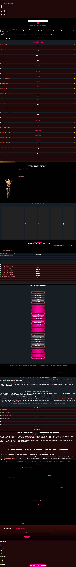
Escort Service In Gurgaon (38, 291)
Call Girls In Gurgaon (38, 295)
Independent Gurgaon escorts (58, 245)
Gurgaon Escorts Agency (38, 335)
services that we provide (59, 393)
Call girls (27, 245)
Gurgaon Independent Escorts (38, 316)
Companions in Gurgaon (61, 372)
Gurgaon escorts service (11, 477)
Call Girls (71, 245)
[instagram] (2, 561)
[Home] (2, 5)
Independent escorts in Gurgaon (7, 250)
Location (1, 547)
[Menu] (2, 2)
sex (14, 367)
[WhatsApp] (2, 6)
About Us (1, 544)
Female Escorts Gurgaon (38, 324)
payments (61, 487)
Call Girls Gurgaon (38, 299)
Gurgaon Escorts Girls (24, 168)
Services (1, 545)
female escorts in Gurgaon (10, 458)
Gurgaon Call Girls (38, 297)
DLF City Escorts (38, 343)
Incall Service (13, 445)
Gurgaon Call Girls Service (38, 314)
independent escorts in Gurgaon (26, 467)
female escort (32, 517)
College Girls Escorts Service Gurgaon (38, 358)
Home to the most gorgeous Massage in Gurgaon (36, 391)
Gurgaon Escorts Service (38, 310)
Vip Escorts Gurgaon (38, 356)
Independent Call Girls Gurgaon (38, 337)
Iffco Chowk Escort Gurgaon (38, 320)
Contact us (2, 554)
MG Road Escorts (38, 347)
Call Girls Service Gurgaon (38, 318)
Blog (1, 553)
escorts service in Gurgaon (37, 500)
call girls (49, 475)
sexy (5, 371)
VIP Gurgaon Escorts (47, 377)
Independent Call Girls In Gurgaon (38, 305)
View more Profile (12, 161)
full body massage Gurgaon (59, 398)
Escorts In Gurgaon (38, 301)
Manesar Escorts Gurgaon (38, 354)
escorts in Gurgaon (20, 368)
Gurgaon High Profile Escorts (38, 331)
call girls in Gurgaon (20, 176)
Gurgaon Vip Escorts (38, 345)
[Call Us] (2, 7)
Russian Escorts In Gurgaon (38, 326)
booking (20, 169)
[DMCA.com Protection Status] (2, 564)
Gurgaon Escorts (38, 293)
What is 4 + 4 (26, 533)
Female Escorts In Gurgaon (38, 312)
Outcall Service (5, 445)
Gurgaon (33, 468)
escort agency (39, 464)
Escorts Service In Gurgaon (38, 339)
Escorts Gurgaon (38, 303)
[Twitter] (2, 559)
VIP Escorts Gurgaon (12, 382)
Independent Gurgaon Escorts (38, 333)
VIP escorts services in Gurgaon (43, 438)
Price (1, 550)
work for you (40, 504)
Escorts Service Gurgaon (38, 322)
